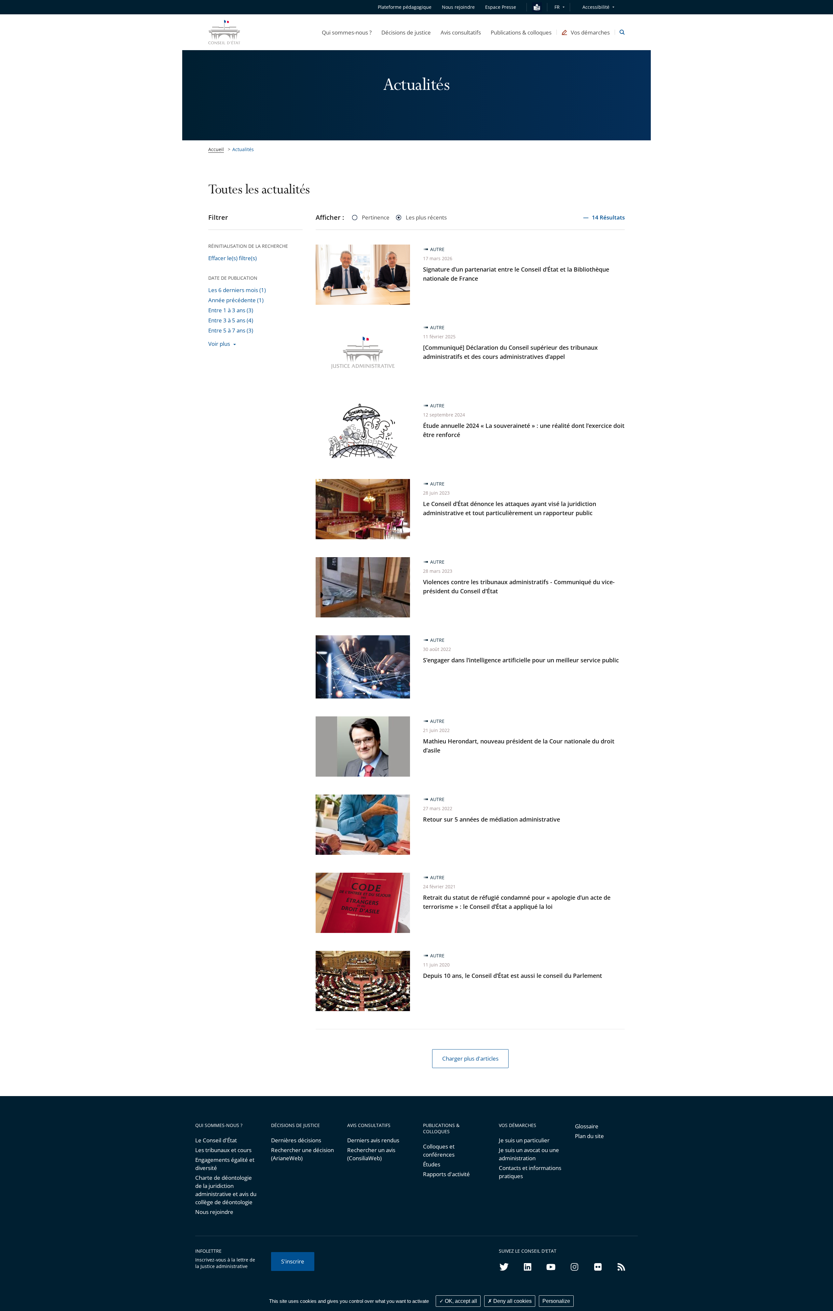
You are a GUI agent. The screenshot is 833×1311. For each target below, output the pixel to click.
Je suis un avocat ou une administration (529, 1154)
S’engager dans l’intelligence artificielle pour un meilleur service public (521, 660)
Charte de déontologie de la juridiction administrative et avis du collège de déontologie (225, 1190)
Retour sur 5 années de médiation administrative (491, 819)
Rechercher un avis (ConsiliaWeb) (371, 1154)
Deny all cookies (512, 1301)
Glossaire (586, 1126)
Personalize (556, 1301)
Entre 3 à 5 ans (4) (230, 320)
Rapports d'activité (446, 1174)
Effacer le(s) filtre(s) (232, 258)
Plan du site (589, 1136)
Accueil (216, 149)
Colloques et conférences (439, 1150)
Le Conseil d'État (216, 1140)
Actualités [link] (243, 149)
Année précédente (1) (236, 300)
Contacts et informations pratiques (530, 1172)
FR (557, 7)
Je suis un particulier (524, 1140)
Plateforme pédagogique (404, 7)
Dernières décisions (296, 1140)
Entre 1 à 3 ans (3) (230, 310)
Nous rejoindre (214, 1212)
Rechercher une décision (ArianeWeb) (302, 1154)
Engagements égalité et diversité (224, 1164)
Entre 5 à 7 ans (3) (230, 330)
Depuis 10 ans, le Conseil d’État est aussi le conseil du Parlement (512, 976)
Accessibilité (595, 7)
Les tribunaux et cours (223, 1150)
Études (431, 1164)
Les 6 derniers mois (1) (237, 290)
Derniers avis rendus (373, 1140)
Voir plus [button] (219, 343)
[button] (347, 32)
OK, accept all (460, 1301)
